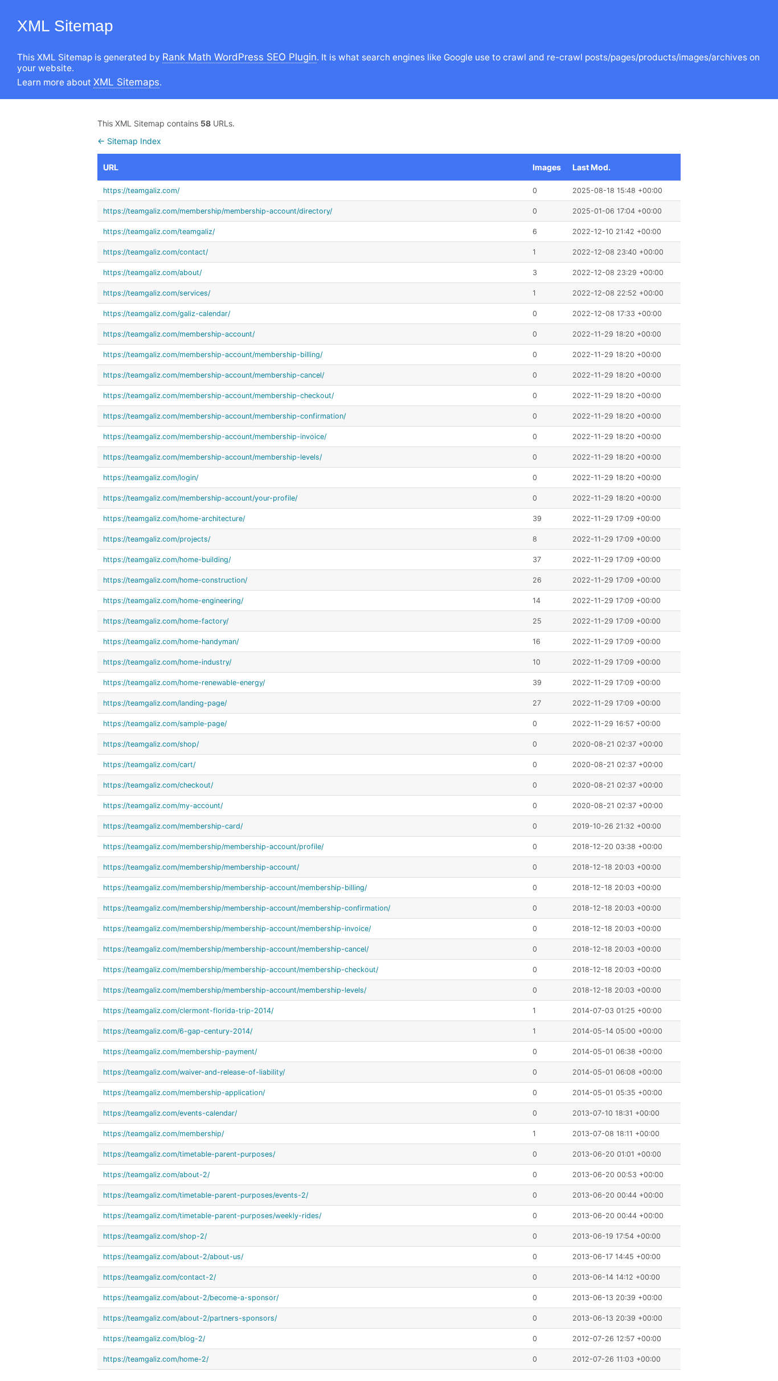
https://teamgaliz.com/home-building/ (167, 559)
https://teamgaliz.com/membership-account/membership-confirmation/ (224, 416)
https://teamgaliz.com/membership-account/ (179, 334)
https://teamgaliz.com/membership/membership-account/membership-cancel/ (235, 949)
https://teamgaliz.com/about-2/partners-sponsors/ (190, 1318)
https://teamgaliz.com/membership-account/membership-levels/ (212, 457)
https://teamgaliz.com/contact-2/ (159, 1277)
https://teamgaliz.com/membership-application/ (184, 1092)
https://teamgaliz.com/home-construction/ (175, 580)
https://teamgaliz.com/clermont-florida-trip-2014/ (188, 1010)
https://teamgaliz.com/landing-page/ (165, 703)
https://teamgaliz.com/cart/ (149, 764)
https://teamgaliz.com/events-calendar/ (170, 1113)
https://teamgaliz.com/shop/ (151, 744)
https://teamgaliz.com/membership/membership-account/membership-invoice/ (237, 928)
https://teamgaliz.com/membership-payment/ (180, 1051)
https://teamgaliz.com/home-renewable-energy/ (184, 682)
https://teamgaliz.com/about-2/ (156, 1174)
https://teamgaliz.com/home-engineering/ (173, 600)
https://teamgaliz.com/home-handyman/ (171, 641)
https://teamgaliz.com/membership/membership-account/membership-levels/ (234, 990)
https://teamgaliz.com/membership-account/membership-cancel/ (213, 375)
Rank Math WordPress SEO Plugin (239, 57)
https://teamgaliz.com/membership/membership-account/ (201, 867)
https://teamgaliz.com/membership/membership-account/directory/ (217, 211)
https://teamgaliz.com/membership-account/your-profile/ (200, 498)
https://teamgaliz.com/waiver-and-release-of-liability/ (194, 1072)
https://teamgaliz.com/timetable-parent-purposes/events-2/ (205, 1195)
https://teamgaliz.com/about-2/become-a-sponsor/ (191, 1297)
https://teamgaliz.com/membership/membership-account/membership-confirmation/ (246, 908)
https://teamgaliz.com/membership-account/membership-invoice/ (214, 436)
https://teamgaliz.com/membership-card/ (173, 826)
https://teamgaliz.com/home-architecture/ (174, 518)
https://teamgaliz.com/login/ (150, 477)
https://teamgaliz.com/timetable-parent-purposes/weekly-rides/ (212, 1215)
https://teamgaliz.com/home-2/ (155, 1359)
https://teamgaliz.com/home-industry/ (167, 662)
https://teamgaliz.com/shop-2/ (155, 1236)
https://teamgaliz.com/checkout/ (158, 785)
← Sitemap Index (129, 141)
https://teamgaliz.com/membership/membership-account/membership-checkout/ (240, 969)
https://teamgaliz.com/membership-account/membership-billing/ (212, 354)
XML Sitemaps (126, 82)
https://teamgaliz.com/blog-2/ (154, 1338)
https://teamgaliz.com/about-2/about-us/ (173, 1256)
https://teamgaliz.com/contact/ (155, 252)
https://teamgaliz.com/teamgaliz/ (159, 231)
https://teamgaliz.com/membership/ (163, 1133)
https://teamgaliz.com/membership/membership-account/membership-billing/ (235, 887)
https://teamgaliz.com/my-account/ (163, 805)
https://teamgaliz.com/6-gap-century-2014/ (177, 1031)
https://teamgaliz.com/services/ (156, 293)
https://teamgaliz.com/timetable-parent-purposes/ (189, 1154)
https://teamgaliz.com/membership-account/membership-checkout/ (218, 395)
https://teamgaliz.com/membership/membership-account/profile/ (213, 846)
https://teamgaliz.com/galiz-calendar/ (166, 313)
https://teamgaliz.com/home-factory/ (165, 621)
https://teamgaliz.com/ (141, 190)
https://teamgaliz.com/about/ (152, 272)
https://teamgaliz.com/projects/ (156, 539)
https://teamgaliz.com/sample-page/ (165, 723)
